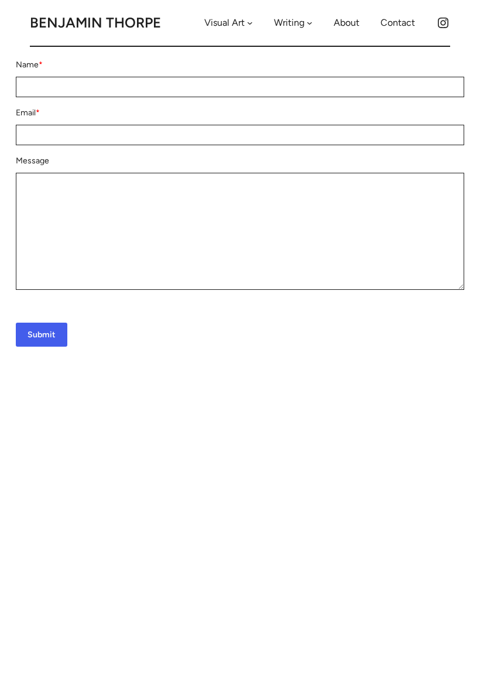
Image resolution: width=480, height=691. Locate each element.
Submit (42, 335)
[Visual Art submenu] (250, 23)
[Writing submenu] (310, 23)
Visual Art (224, 22)
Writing (289, 22)
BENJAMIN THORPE (95, 22)
